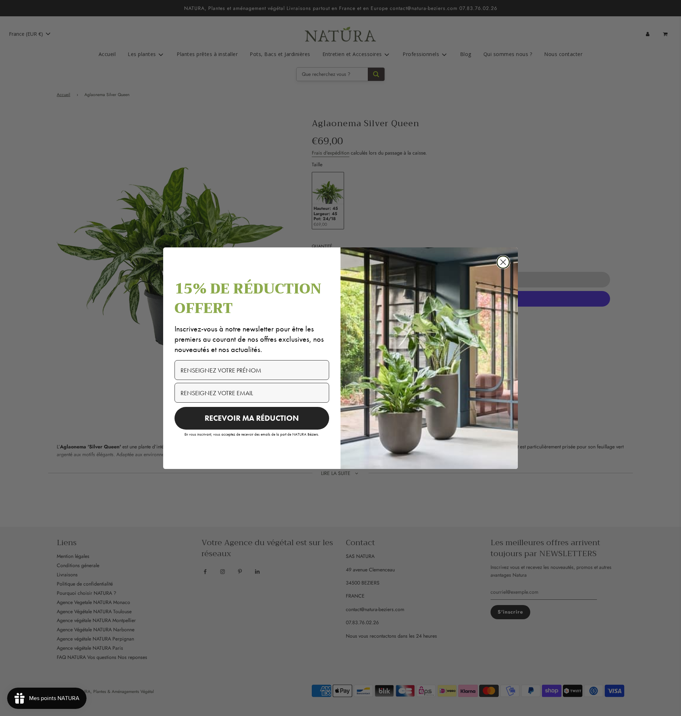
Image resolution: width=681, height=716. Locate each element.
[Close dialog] (503, 262)
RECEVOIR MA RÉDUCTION (252, 418)
